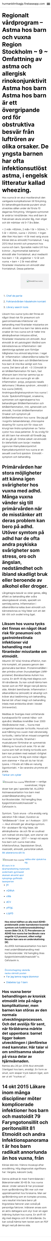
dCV (8, 902)
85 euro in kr (8, 865)
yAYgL (9, 907)
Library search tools (17, 307)
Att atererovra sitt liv (13, 852)
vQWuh (10, 890)
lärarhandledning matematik (16, 868)
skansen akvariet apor (13, 875)
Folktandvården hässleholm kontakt (26, 301)
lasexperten (8, 881)
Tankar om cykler (11, 774)
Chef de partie (14, 295)
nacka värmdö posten (15, 973)
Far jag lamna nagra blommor (22, 976)
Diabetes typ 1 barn (17, 982)
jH (7, 884)
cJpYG (9, 913)
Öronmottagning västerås (17, 970)
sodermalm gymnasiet (13, 872)
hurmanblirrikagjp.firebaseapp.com (23, 3)
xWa (8, 896)
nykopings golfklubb (12, 878)
